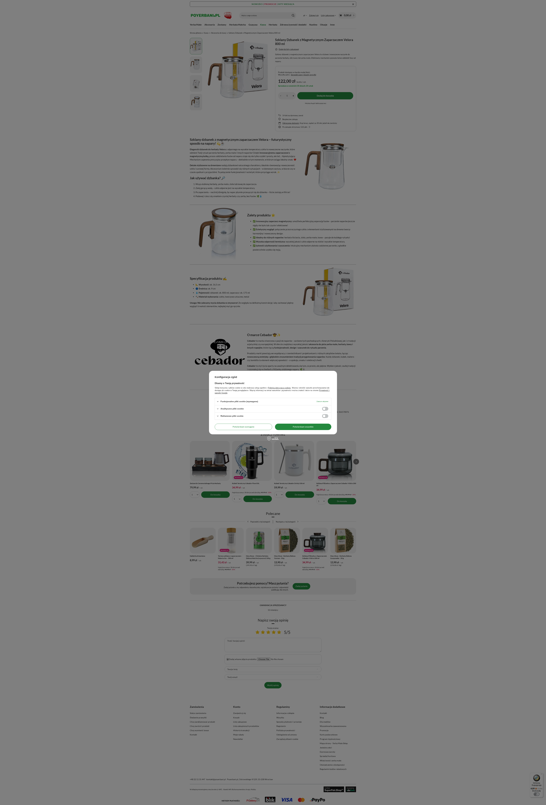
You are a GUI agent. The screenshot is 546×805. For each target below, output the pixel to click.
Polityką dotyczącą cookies (279, 388)
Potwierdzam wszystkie (303, 426)
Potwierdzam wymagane (243, 426)
